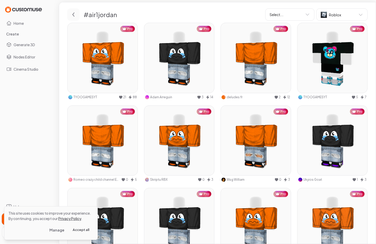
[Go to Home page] (23, 9)
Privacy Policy (69, 218)
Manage (56, 230)
